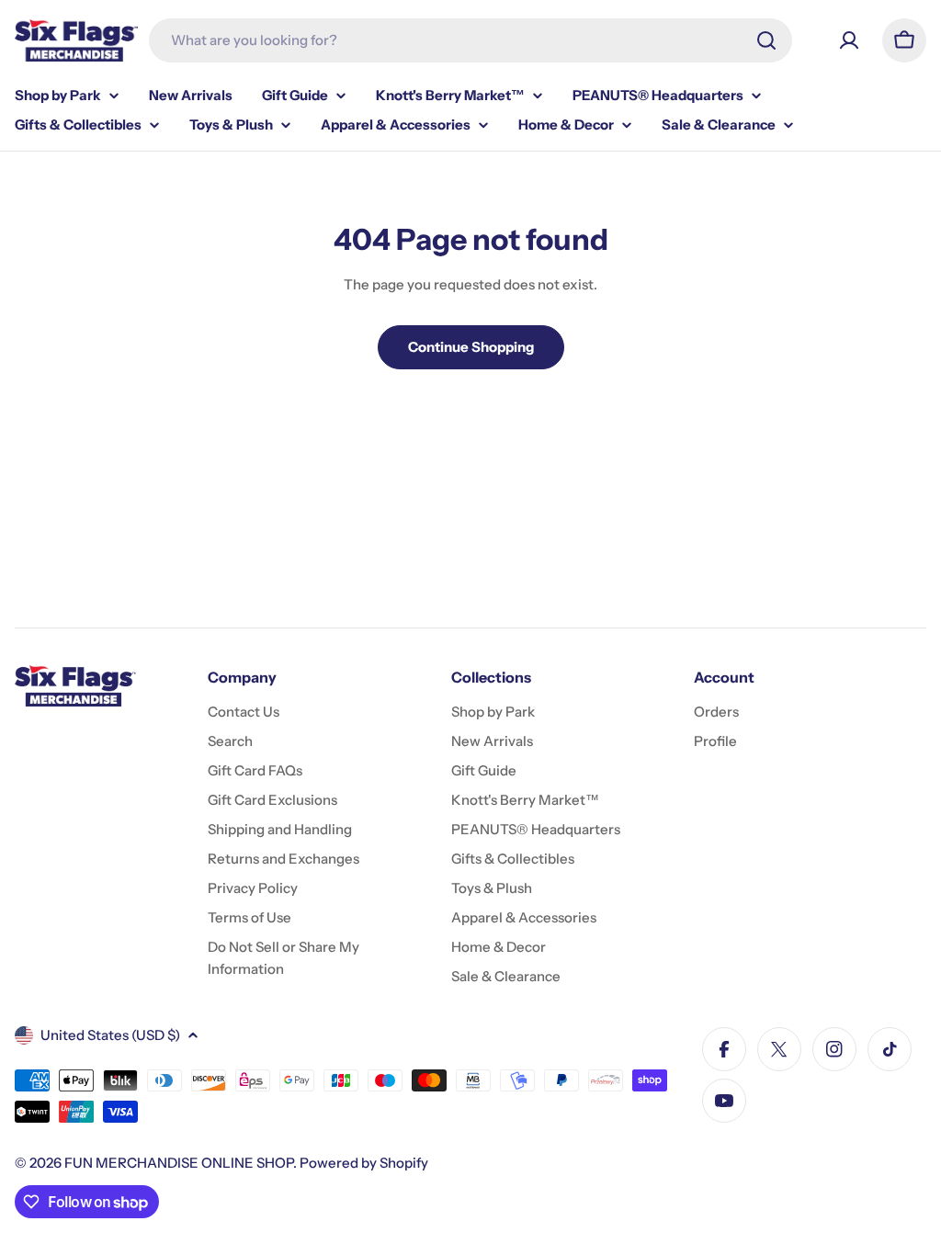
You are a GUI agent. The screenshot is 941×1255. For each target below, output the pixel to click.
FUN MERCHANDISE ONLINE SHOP (178, 1162)
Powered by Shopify (364, 1162)
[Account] (849, 40)
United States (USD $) (110, 1035)
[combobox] (470, 40)
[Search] (766, 40)
